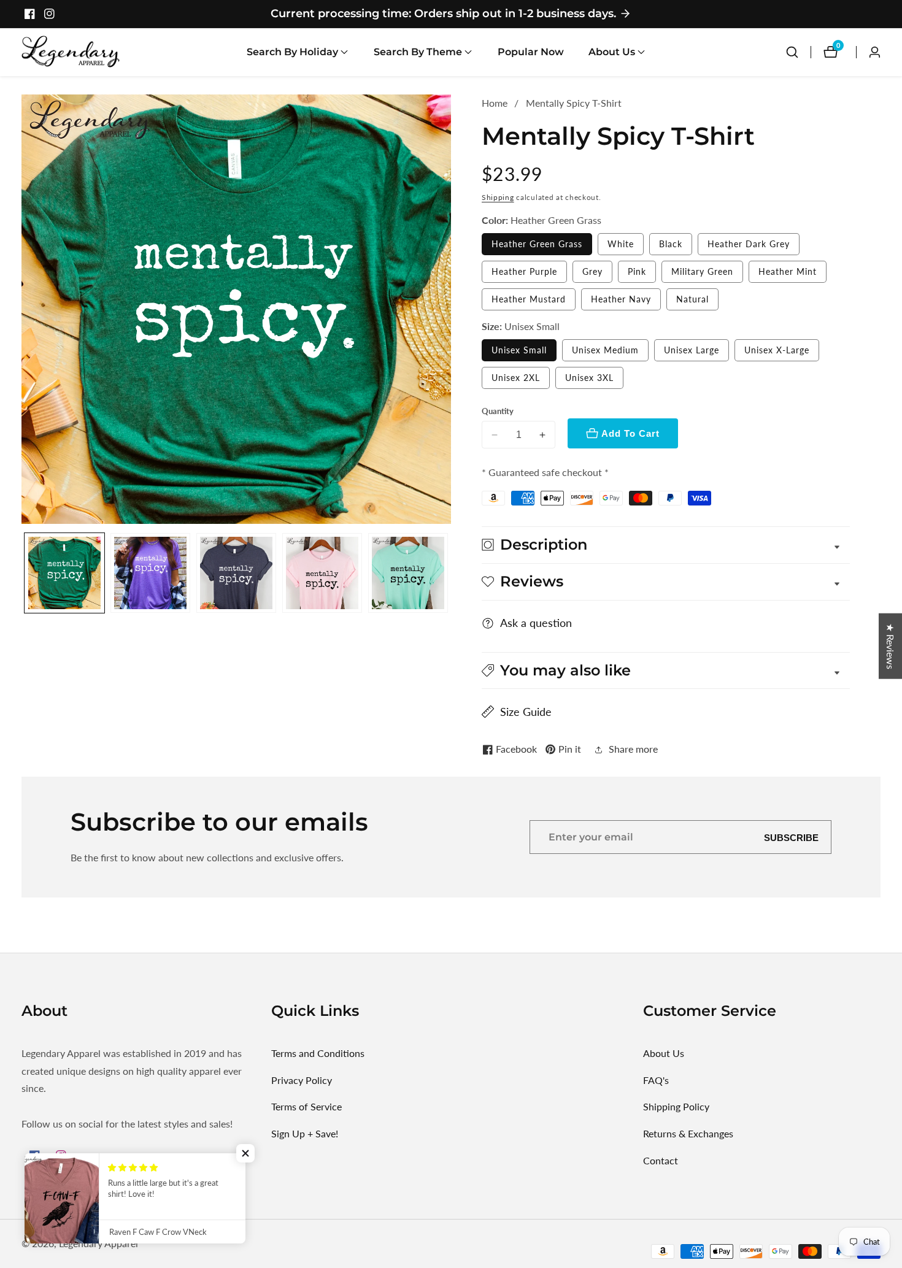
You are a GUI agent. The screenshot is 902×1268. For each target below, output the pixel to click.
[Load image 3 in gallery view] (236, 573)
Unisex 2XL (515, 377)
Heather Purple (524, 271)
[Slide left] (26, 572)
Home (494, 103)
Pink (637, 271)
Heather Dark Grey (748, 244)
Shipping (498, 197)
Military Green (702, 271)
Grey (592, 271)
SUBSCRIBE (791, 837)
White (620, 244)
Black (670, 244)
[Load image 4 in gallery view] (322, 573)
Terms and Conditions (317, 1053)
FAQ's (656, 1080)
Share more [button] (633, 749)
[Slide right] (446, 572)
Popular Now (531, 52)
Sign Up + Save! (304, 1133)
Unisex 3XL (589, 377)
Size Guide (526, 711)
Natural (692, 299)
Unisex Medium (605, 350)
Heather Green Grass (536, 244)
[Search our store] (792, 52)
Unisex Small (519, 350)
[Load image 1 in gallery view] (64, 573)
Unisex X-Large (776, 350)
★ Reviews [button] (890, 646)
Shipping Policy (676, 1106)
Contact (660, 1160)
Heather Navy (621, 299)
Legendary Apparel (98, 1243)
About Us (663, 1053)
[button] (292, 52)
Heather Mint (787, 271)
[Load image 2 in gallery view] (150, 573)
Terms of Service (306, 1106)
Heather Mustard (528, 299)
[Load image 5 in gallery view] (408, 573)
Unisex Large (691, 350)
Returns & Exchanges (688, 1133)
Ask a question (536, 622)
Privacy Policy (301, 1080)
